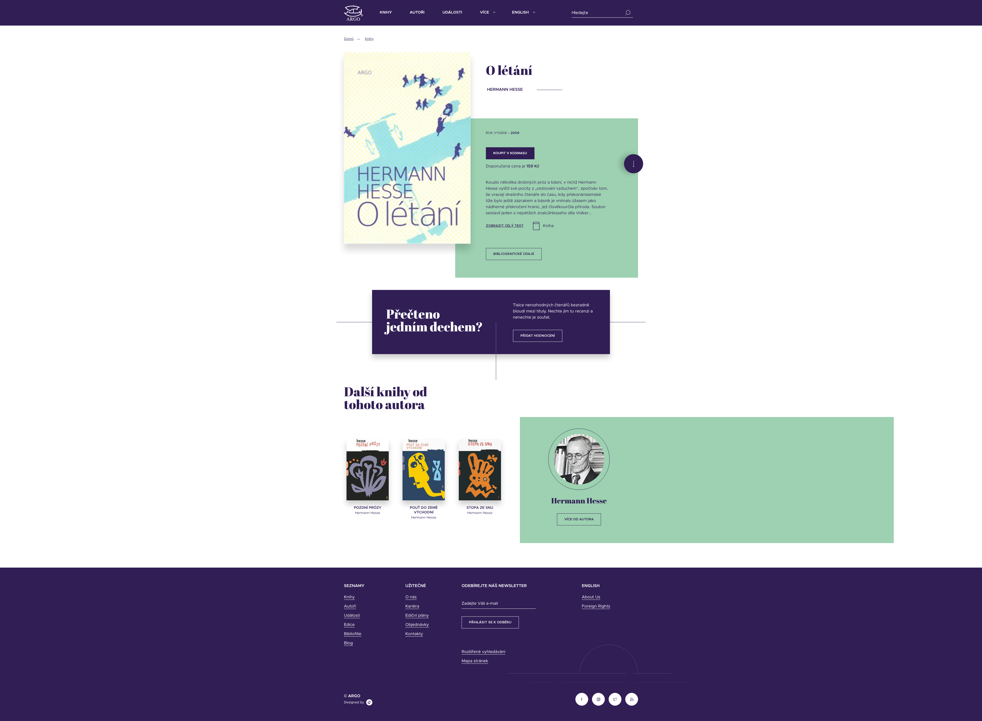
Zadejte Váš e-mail (480, 604)
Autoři (417, 13)
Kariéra (412, 606)
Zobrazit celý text (504, 226)
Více (484, 13)
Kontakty (414, 634)
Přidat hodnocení (537, 335)
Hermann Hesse (579, 500)
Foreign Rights (596, 606)
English (520, 13)
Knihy (386, 13)
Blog (348, 643)
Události (452, 13)
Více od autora (579, 519)
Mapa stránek (475, 661)
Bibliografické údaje (513, 254)
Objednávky (417, 625)
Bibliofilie (352, 634)
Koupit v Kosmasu (510, 153)
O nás (411, 597)
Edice (349, 625)
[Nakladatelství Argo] (353, 13)
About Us (591, 597)
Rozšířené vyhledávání (483, 652)
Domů (348, 39)
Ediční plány (417, 616)
